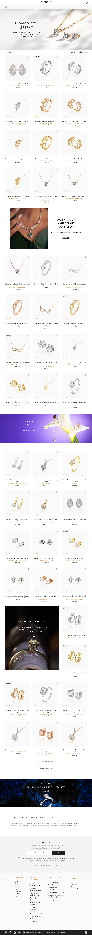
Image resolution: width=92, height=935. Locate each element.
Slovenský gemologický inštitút (36, 889)
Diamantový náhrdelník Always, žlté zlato (17, 363)
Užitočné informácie (18, 886)
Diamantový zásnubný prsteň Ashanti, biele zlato (46, 711)
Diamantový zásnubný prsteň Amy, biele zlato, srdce (74, 403)
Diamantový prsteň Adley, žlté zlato (46, 159)
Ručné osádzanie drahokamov (35, 903)
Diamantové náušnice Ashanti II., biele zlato (74, 711)
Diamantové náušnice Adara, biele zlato (17, 84)
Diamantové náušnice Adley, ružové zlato (74, 121)
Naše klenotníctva (74, 883)
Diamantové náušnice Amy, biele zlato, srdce (17, 480)
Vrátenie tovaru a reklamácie (53, 888)
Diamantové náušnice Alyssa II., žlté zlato (17, 402)
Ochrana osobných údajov (56, 892)
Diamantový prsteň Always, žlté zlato (74, 323)
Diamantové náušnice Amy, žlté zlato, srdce (17, 520)
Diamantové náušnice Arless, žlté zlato (75, 673)
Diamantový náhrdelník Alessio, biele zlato (46, 197)
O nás (16, 882)
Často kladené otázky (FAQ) (36, 917)
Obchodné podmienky (55, 885)
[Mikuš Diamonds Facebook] (6, 932)
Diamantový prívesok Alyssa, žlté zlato (46, 402)
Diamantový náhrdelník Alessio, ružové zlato (17, 285)
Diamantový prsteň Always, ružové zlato (17, 323)
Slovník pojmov (34, 921)
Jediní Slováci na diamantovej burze (35, 885)
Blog (16, 896)
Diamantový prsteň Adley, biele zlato (46, 84)
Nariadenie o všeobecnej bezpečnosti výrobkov (55, 896)
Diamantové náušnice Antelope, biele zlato (74, 520)
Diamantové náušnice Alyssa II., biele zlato (46, 363)
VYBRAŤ (28, 436)
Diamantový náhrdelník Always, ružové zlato (46, 324)
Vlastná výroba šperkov (34, 899)
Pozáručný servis (53, 900)
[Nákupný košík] (86, 3)
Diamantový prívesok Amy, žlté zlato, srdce (46, 520)
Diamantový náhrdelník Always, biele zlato (74, 285)
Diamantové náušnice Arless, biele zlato (74, 635)
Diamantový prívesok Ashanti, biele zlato (17, 750)
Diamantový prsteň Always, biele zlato (46, 284)
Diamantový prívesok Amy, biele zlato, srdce (46, 480)
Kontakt (73, 878)
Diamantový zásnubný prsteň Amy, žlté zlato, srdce (74, 480)
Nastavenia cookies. (61, 932)
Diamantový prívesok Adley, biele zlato (17, 121)
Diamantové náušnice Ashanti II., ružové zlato (46, 751)
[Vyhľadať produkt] (86, 7)
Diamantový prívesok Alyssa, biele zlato (74, 363)
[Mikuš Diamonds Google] (86, 932)
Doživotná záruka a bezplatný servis (35, 894)
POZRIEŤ (66, 237)
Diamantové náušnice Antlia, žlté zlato (75, 558)
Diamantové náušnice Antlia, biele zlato (17, 558)
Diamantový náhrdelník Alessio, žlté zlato (74, 196)
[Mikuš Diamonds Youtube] (19, 932)
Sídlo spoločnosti (74, 888)
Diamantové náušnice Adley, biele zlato (74, 84)
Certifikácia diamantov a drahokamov (33, 909)
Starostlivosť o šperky (36, 914)
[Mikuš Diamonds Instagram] (10, 932)
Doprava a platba (53, 882)
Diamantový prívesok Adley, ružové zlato (17, 159)
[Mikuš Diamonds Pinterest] (15, 932)
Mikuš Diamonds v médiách (18, 891)
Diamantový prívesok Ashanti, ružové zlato (74, 751)
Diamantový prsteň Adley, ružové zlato (46, 121)
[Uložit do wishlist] (28, 57)
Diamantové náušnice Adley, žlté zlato (74, 159)
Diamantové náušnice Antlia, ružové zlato (46, 597)
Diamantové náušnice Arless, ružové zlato (17, 711)
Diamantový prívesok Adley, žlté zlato (17, 196)
